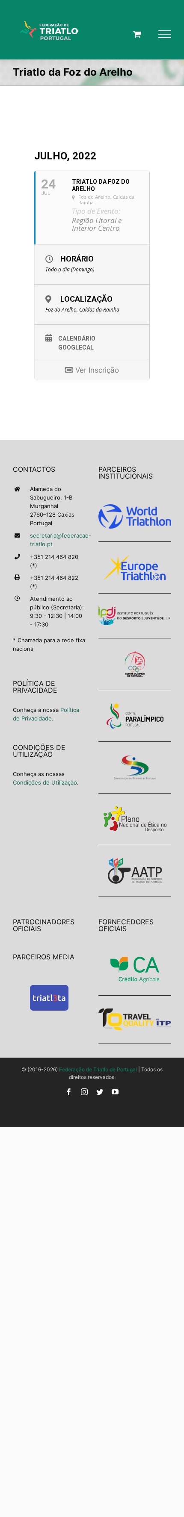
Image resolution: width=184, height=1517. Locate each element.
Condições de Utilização (45, 782)
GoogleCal (76, 347)
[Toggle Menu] (165, 34)
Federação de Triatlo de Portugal (98, 1069)
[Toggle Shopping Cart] (137, 33)
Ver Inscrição (96, 370)
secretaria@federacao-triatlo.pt (58, 539)
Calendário (76, 338)
